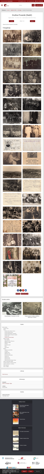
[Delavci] (32, 50)
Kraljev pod (7, 356)
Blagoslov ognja (8, 342)
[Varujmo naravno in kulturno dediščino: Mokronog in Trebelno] (11, 308)
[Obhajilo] (12, 131)
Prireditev (6, 351)
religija (10, 383)
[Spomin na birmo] (32, 240)
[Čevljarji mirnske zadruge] (12, 50)
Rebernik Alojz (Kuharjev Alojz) (10, 360)
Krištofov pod (7, 357)
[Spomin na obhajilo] (12, 253)
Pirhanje (6, 343)
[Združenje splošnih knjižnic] (29, 467)
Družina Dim (7, 336)
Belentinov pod (7, 353)
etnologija (7, 383)
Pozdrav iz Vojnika (23, 445)
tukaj (10, 472)
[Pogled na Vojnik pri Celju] (16, 440)
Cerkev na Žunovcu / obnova (8, 363)
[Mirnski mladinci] (12, 117)
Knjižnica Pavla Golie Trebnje (30, 17)
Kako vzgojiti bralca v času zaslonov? (24, 413)
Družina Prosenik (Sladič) (9, 337)
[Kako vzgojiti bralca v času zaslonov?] (16, 414)
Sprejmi (24, 471)
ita (31, 1)
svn (27, 1)
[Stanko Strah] (12, 267)
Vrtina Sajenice (6, 365)
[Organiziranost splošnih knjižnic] (22, 458)
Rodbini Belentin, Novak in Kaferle (11, 334)
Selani (4, 329)
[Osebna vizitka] (12, 145)
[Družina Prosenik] (12, 77)
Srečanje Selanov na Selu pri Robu (9, 362)
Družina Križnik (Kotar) (9, 332)
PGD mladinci (7, 339)
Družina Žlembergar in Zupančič (10, 333)
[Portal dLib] (8, 463)
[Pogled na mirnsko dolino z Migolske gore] (32, 172)
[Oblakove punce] (32, 131)
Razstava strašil (7, 344)
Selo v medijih (6, 366)
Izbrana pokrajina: (6, 1)
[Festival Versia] (16, 421)
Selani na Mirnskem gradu (8, 361)
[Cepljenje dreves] (32, 36)
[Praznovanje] (32, 199)
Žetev (6, 346)
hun (33, 1)
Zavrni (31, 471)
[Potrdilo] (32, 185)
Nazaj (12, 21)
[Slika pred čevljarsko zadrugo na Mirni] (12, 240)
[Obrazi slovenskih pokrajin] (36, 463)
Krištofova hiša (7, 358)
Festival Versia (22, 419)
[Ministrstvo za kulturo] (8, 458)
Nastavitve (38, 471)
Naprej (32, 21)
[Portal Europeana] (36, 458)
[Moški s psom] (32, 117)
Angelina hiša (7, 352)
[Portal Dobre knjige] (11, 468)
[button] (38, 310)
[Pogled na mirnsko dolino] (12, 172)
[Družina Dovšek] (32, 63)
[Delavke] (12, 63)
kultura (3, 383)
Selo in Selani (4, 327)
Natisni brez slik (25, 293)
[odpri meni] (2, 5)
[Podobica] (12, 158)
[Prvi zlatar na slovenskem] (16, 433)
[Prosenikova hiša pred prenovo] (12, 213)
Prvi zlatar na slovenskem (24, 431)
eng (29, 1)
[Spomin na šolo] (32, 253)
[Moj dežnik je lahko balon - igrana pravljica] (16, 407)
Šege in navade (6, 338)
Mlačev (4, 348)
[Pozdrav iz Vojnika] (16, 447)
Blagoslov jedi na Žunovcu (9, 341)
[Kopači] (32, 90)
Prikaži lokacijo (5, 374)
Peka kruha (7, 347)
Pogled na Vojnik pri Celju (24, 438)
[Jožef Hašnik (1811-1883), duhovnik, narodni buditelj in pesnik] (32, 308)
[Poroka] (12, 185)
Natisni (18, 293)
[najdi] (33, 5)
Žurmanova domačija (8, 355)
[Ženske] (32, 267)
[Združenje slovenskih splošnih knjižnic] (22, 463)
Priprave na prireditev (8, 350)
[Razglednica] (32, 213)
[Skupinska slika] (32, 226)
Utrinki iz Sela (5, 328)
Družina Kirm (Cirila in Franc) (10, 331)
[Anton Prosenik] (12, 36)
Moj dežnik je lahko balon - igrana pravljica (24, 406)
